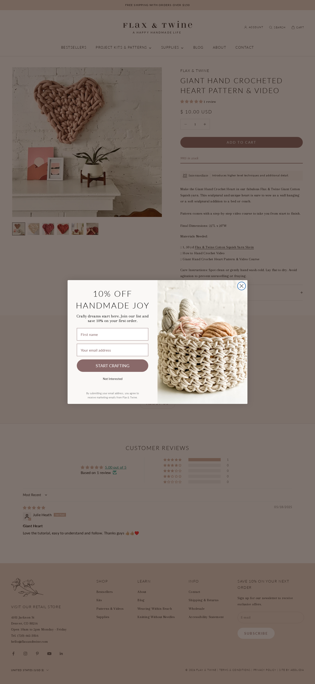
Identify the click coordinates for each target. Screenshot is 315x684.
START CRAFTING (112, 365)
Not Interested (112, 378)
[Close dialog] (242, 286)
